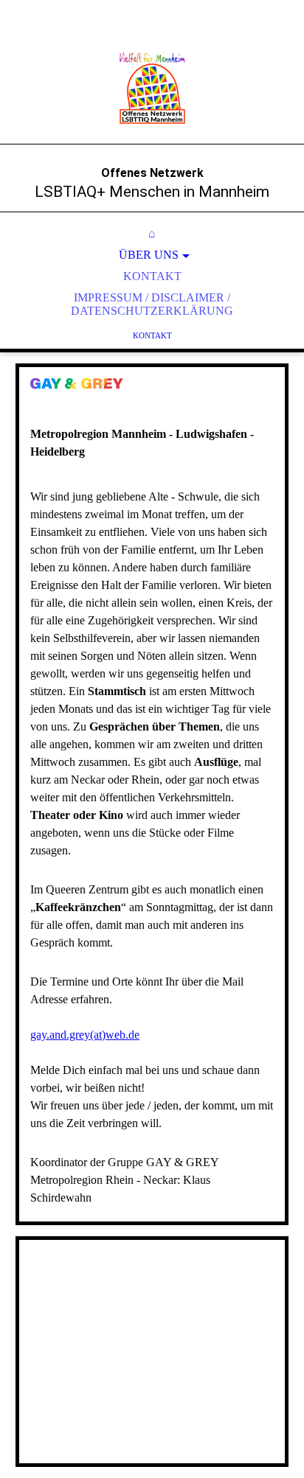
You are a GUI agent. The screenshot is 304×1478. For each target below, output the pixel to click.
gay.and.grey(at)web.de (84, 1034)
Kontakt (152, 276)
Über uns (149, 254)
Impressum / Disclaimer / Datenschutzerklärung (152, 304)
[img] (152, 88)
